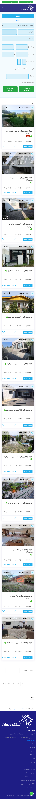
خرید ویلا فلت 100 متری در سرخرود (20, 503)
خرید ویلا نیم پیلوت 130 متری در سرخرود (18, 456)
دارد (24, 68)
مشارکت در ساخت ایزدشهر (28, 780)
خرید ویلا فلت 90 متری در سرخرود (20, 317)
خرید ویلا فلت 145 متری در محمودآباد (19, 410)
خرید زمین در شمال (30, 777)
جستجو (18, 16)
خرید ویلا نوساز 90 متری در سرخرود (19, 270)
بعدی (4, 683)
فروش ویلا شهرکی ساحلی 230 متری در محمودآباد (18, 132)
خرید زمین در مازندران (29, 787)
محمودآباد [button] (32, 747)
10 (9, 684)
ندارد (16, 68)
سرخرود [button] (33, 755)
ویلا (32, 107)
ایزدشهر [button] (33, 762)
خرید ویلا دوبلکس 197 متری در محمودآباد (21, 551)
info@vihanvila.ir (30, 740)
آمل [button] (34, 758)
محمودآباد (6, 107)
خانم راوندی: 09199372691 (26, 2)
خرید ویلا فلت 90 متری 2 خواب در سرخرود (20, 225)
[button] (2, 7)
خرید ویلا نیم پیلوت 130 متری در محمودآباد (21, 179)
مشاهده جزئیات (28, 146)
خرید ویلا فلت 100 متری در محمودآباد (19, 642)
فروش (32, 105)
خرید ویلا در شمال (30, 773)
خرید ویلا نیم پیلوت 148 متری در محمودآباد (21, 597)
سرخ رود (6, 200)
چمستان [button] (33, 751)
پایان (32, 697)
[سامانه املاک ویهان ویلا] (26, 7)
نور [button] (34, 766)
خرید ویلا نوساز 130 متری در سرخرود (19, 363)
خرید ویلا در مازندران (29, 769)
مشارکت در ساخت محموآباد (27, 784)
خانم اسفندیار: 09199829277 (10, 2)
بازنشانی (18, 20)
